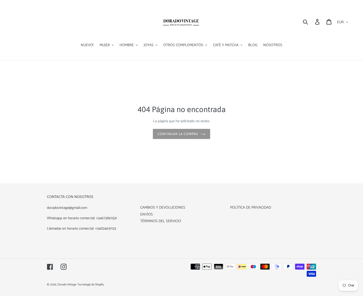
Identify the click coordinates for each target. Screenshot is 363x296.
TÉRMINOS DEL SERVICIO (160, 221)
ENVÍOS (146, 214)
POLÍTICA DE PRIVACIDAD (250, 207)
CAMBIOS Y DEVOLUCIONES (162, 207)
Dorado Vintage (67, 284)
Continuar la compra (178, 134)
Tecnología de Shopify (90, 284)
